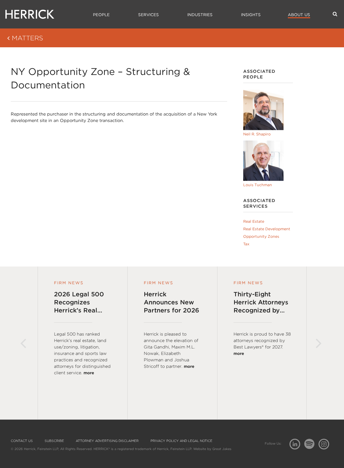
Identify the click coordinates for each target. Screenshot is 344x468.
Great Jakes (221, 449)
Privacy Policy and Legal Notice (181, 440)
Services (148, 14)
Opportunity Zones (261, 236)
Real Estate (253, 221)
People (101, 14)
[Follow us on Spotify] (311, 447)
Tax (246, 244)
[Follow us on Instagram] (325, 444)
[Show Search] (335, 14)
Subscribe (54, 440)
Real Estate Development (266, 229)
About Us (299, 14)
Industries (200, 14)
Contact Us (22, 440)
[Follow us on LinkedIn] (296, 445)
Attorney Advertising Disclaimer (107, 440)
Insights (251, 14)
